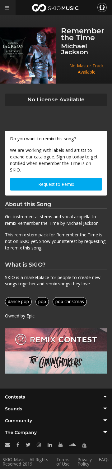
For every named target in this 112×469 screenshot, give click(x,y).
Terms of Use (63, 461)
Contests (15, 397)
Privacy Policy (84, 461)
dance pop (18, 301)
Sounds (13, 409)
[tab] (56, 397)
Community (18, 420)
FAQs (104, 459)
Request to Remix (56, 184)
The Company (21, 432)
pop (42, 301)
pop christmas (69, 301)
